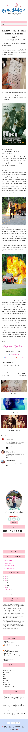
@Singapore (7, 567)
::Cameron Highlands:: (7, 686)
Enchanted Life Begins (9, 644)
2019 (6, 585)
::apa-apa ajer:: (6, 672)
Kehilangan (6, 660)
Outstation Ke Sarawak (9, 642)
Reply (7, 447)
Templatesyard (9, 727)
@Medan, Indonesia (8, 563)
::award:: (4, 678)
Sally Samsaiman (10, 438)
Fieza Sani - (6, 650)
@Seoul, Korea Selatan (9, 565)
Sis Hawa (17, 726)
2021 (6, 582)
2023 (6, 578)
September (8, 594)
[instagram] (4, 22)
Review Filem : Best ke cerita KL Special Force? (14, 395)
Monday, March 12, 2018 (11, 439)
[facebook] (2, 22)
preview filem (8, 39)
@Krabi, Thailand (8, 562)
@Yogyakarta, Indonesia (9, 568)
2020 (6, 584)
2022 (6, 580)
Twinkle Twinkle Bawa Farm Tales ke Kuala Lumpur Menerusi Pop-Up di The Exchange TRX (13, 647)
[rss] (18, 723)
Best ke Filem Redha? (14, 412)
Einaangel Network (10, 460)
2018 (6, 587)
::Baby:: (4, 680)
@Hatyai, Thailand (8, 560)
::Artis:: (4, 674)
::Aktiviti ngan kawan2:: (8, 670)
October (8, 593)
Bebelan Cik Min (7, 653)
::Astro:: (4, 676)
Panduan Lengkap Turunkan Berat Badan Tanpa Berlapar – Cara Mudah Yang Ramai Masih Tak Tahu (13, 656)
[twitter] (7, 22)
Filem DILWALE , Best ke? (14, 430)
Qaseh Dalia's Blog (8, 659)
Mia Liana (6, 641)
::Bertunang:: (5, 684)
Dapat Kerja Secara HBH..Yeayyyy (11, 651)
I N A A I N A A (9, 451)
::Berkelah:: (5, 682)
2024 (6, 576)
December (8, 589)
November (8, 591)
